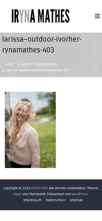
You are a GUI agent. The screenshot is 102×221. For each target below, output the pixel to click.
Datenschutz (55, 200)
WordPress (80, 194)
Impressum (33, 200)
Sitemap (76, 200)
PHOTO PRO (39, 188)
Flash (17, 194)
